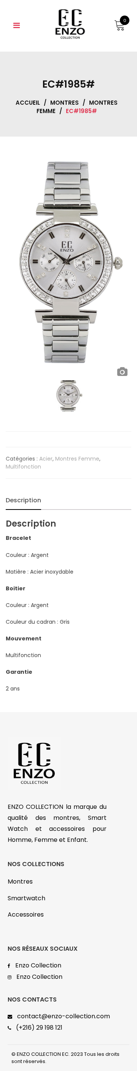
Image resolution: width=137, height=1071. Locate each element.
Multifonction (23, 466)
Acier (46, 458)
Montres (64, 103)
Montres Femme (77, 458)
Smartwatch (26, 898)
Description (23, 500)
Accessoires (26, 914)
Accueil (28, 103)
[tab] (23, 500)
